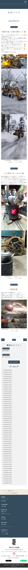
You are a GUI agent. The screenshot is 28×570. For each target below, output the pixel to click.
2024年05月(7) (8, 424)
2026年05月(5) (8, 376)
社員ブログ (11, 491)
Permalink (8, 160)
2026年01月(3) (8, 385)
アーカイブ (14, 366)
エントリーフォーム (6, 526)
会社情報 (3, 506)
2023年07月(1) (8, 445)
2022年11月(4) (8, 462)
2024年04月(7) (8, 426)
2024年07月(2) (8, 420)
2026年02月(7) (8, 382)
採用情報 (3, 524)
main (14, 339)
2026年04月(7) (8, 378)
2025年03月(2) (8, 405)
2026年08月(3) (8, 370)
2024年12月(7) (8, 412)
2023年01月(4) (8, 458)
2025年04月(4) (8, 403)
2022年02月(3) (8, 481)
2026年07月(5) (8, 372)
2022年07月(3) (8, 470)
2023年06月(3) (8, 447)
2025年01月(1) (8, 410)
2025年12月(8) (8, 387)
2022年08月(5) (8, 468)
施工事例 (3, 519)
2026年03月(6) (8, 380)
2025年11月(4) (8, 389)
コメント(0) (18, 162)
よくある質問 (4, 534)
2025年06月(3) (8, 399)
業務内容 (3, 511)
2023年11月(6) (8, 437)
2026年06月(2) (8, 374)
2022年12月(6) (8, 460)
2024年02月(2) (8, 431)
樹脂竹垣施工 (5, 350)
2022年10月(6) (8, 464)
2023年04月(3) (8, 451)
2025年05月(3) (8, 401)
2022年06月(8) (8, 472)
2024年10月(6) (8, 416)
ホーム (4, 491)
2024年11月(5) (8, 414)
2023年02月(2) (8, 456)
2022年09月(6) (8, 466)
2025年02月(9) (8, 408)
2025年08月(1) (8, 395)
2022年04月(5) (8, 477)
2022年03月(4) (8, 479)
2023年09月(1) (8, 441)
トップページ (4, 499)
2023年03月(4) (8, 454)
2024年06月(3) (8, 422)
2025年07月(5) (8, 397)
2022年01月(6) (8, 483)
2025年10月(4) (8, 391)
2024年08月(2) (8, 418)
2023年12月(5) (8, 435)
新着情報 (3, 501)
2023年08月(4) (8, 443)
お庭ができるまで (6, 513)
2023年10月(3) (8, 439)
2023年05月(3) (8, 449)
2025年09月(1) (8, 393)
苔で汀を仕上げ (6, 357)
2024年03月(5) (8, 428)
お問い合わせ (4, 532)
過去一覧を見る (14, 362)
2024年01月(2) (8, 433)
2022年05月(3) (8, 474)
